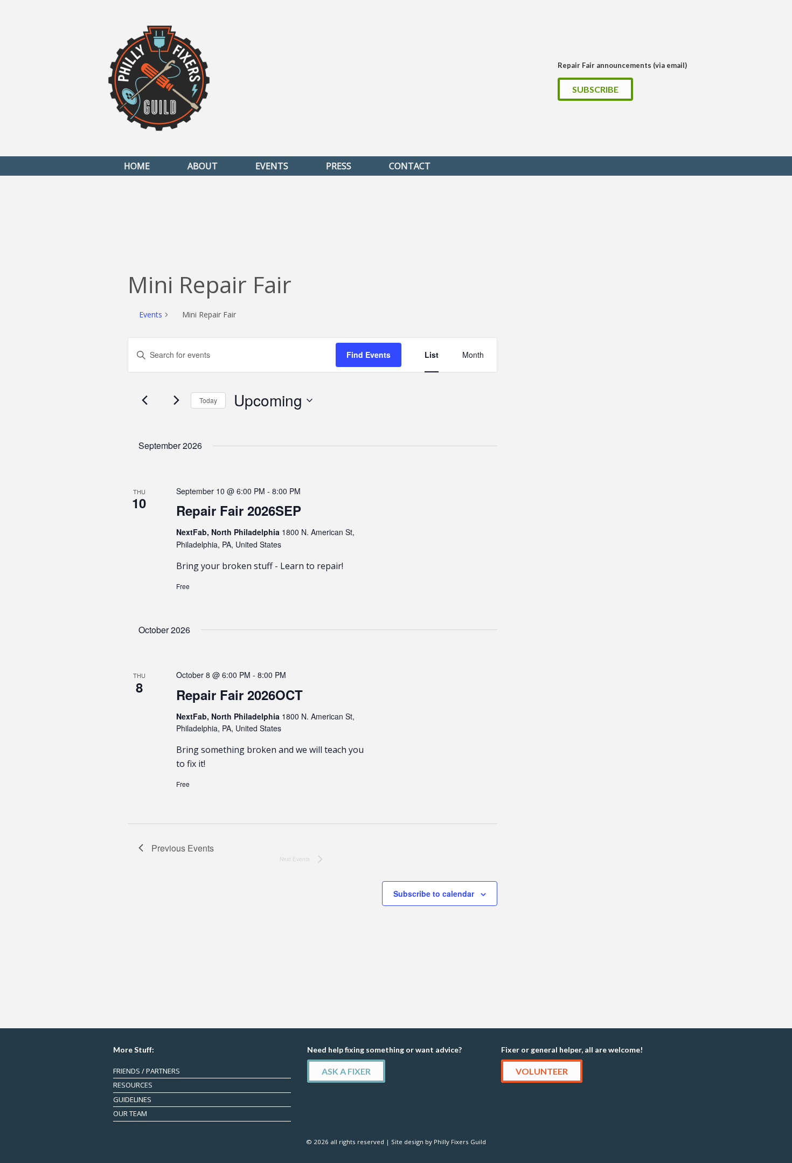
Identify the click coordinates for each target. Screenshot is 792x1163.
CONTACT (409, 166)
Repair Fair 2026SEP (238, 510)
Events (150, 314)
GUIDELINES (132, 1099)
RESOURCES (132, 1085)
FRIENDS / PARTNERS (146, 1071)
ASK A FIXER (346, 1071)
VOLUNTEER (542, 1071)
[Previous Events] (144, 400)
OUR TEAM (130, 1113)
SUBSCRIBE (595, 89)
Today (208, 400)
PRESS (338, 166)
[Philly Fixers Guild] (159, 78)
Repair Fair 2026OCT (239, 695)
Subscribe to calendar (433, 893)
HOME (137, 166)
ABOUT (202, 166)
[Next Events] (176, 400)
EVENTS (271, 166)
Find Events (368, 354)
